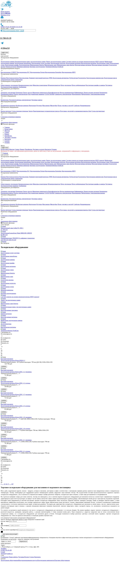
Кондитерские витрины (88, 63)
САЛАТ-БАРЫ (49, 94)
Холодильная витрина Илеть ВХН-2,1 (13, 360)
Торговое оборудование (62, 560)
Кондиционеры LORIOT (9, 72)
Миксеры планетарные (40, 85)
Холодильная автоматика (61, 78)
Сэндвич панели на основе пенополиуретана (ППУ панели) (85, 61)
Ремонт (6, 134)
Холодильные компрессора (95, 78)
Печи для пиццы (66, 85)
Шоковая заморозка (23, 66)
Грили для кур (27, 92)
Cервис (6, 132)
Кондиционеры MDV (69, 72)
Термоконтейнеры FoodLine (54, 66)
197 (12, 484)
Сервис (17, 149)
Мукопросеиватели (54, 85)
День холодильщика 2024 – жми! (13, 31)
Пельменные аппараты (8, 105)
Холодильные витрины (73, 63)
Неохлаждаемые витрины (83, 65)
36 (1, 353)
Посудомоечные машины (36, 94)
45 (1, 355)
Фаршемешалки (85, 105)
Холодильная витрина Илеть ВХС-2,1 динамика (16, 440)
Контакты (7, 139)
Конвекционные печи (25, 85)
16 (6, 484)
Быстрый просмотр (7, 359)
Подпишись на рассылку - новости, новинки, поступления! (20, 539)
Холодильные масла (110, 78)
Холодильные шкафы (12, 65)
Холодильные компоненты (46, 560)
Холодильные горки (103, 63)
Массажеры (46, 105)
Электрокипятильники (97, 94)
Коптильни (32, 105)
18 (1, 350)
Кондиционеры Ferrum (37, 72)
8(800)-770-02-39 (6, 27)
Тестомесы (108, 85)
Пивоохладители (11, 66)
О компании (5, 557)
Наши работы (13, 557)
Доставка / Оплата (10, 137)
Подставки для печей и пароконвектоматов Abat (75, 111)
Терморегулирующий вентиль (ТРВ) (41, 78)
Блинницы (19, 92)
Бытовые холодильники (37, 66)
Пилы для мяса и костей (65, 105)
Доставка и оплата (38, 149)
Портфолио (8, 136)
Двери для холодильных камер (56, 61)
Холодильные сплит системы (40, 63)
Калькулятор (8, 129)
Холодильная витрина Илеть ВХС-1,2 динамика (16, 372)
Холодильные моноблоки (23, 63)
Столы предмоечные (98, 111)
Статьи (31, 557)
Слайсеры (76, 105)
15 (4, 484)
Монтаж (7, 130)
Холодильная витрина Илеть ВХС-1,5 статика (15, 406)
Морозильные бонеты (37, 65)
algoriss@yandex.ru (7, 20)
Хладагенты (82, 78)
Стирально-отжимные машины (11, 117)
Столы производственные (20, 111)
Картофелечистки (54, 92)
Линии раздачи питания (91, 92)
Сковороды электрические (63, 94)
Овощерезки (103, 92)
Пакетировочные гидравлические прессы (46, 111)
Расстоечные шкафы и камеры (95, 85)
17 (8, 484)
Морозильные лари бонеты (65, 65)
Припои (3, 78)
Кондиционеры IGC (23, 72)
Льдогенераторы (24, 65)
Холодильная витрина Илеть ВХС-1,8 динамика (16, 417)
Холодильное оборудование (10, 560)
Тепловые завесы (36, 100)
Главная (7, 127)
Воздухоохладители (12, 78)
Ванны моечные (6, 111)
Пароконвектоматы (7, 94)
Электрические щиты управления (11, 79)
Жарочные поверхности (40, 92)
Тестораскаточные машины (9, 87)
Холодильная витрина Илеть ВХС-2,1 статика (15, 451)
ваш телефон (5, 525)
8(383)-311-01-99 (17, 27)
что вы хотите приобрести (9, 530)
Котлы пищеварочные (67, 92)
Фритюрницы (76, 94)
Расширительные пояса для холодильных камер (30, 61)
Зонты (31, 111)
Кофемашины (78, 92)
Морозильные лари (50, 65)
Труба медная (73, 78)
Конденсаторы (24, 78)
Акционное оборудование (9, 122)
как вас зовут (5, 521)
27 (1, 352)
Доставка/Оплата (23, 557)
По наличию (5, 341)
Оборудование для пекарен (9, 85)
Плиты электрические (21, 94)
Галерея (6, 141)
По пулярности (5, 338)
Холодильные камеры (8, 61)
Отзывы (7, 142)
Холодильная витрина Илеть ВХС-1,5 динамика (16, 394)
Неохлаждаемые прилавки (100, 65)
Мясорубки (53, 105)
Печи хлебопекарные (78, 85)
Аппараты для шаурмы (8, 92)
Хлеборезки (22, 87)
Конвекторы (5, 100)
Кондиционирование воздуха (28, 560)
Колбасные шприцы (22, 105)
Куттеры (39, 105)
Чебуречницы (85, 94)
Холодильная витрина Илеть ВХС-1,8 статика (15, 428)
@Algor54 (5, 48)
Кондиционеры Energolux (53, 72)
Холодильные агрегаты (58, 63)
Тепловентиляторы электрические (20, 100)
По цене (3, 339)
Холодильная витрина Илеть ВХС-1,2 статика (15, 383)
